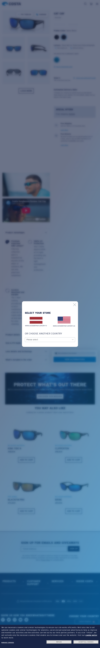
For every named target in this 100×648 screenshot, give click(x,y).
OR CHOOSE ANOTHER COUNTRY (43, 333)
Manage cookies (7, 642)
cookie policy (91, 635)
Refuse (59, 642)
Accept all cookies (86, 642)
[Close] (74, 304)
